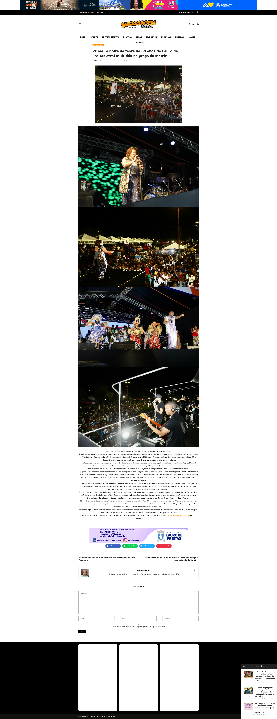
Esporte (93, 37)
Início (82, 37)
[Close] (243, 666)
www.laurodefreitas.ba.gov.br (179, 515)
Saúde (192, 37)
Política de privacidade (86, 12)
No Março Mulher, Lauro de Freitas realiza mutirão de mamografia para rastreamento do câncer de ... (264, 708)
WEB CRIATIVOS (109, 716)
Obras (139, 37)
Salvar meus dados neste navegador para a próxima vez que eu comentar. (138, 626)
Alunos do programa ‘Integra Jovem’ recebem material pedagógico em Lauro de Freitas (264, 692)
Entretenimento (110, 37)
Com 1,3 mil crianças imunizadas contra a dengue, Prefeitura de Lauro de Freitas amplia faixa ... (265, 676)
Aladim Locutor (98, 60)
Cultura (139, 43)
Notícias (179, 37)
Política (127, 37)
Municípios (151, 37)
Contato (100, 12)
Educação (166, 37)
